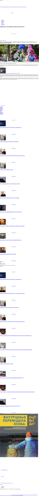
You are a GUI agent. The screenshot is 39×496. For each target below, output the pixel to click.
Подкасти (3, 22)
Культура (3, 476)
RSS (22, 495)
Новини (3, 20)
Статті (2, 23)
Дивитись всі (1, 261)
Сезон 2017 (3, 105)
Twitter (19, 495)
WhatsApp (14, 495)
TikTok (8, 495)
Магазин (3, 24)
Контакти (3, 487)
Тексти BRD (3, 21)
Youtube (4, 495)
